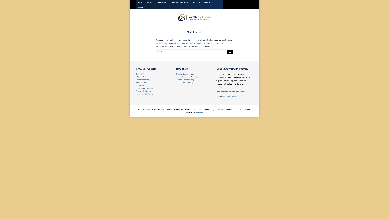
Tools (194, 2)
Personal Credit (162, 2)
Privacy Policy (141, 83)
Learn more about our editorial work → (231, 92)
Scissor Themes (239, 109)
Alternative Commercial (180, 2)
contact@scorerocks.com (226, 96)
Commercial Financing (184, 83)
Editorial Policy (141, 77)
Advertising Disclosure (144, 94)
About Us (206, 2)
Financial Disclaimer (143, 91)
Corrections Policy (143, 80)
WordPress (199, 112)
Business (149, 2)
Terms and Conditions (144, 88)
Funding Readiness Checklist (187, 77)
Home (140, 2)
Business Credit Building (185, 80)
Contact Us (141, 7)
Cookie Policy (141, 85)
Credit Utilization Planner (185, 74)
